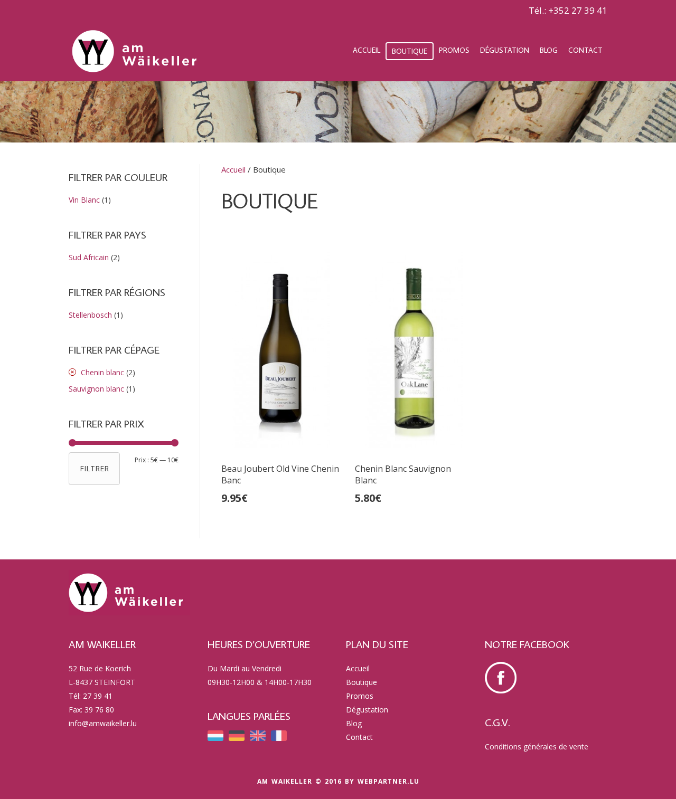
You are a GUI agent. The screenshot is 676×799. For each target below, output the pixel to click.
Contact (585, 50)
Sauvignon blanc (96, 389)
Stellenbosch (90, 315)
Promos (454, 50)
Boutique (409, 51)
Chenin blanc (102, 372)
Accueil (366, 50)
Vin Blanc (84, 200)
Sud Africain (89, 257)
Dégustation (504, 50)
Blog (549, 50)
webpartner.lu (388, 781)
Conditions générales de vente (536, 746)
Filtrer (94, 468)
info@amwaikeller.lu (103, 723)
